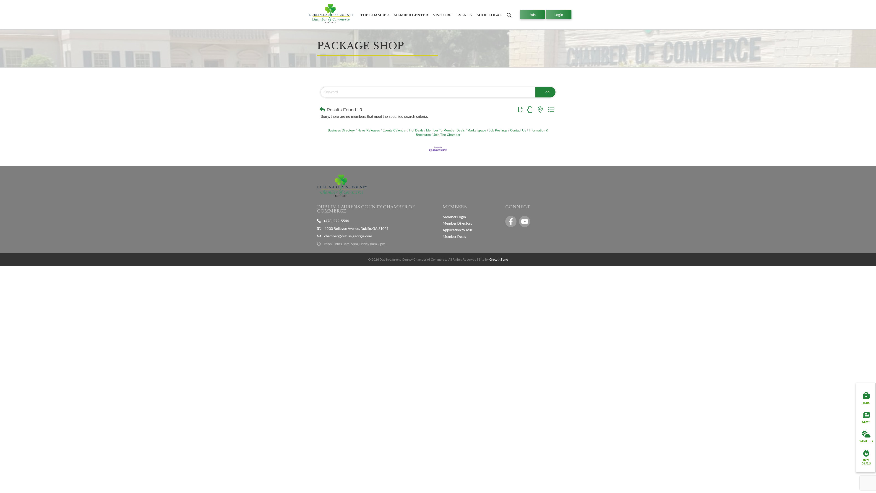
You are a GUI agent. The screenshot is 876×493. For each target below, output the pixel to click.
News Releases (368, 130)
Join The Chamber (446, 134)
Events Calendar (395, 130)
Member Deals (454, 236)
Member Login (454, 217)
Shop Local (489, 15)
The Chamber (374, 15)
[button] (322, 110)
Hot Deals (416, 130)
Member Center (411, 15)
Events (464, 15)
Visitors (442, 15)
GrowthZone (498, 259)
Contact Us (518, 130)
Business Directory (341, 130)
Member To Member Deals (445, 130)
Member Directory (457, 223)
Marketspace (476, 130)
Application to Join (457, 230)
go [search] (547, 92)
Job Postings (498, 130)
